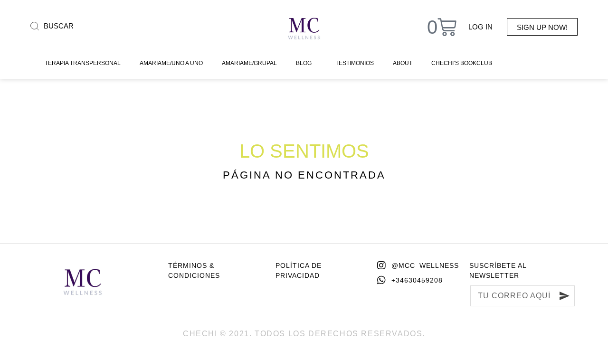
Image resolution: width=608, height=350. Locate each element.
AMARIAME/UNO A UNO (171, 63)
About (402, 63)
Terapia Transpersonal (83, 63)
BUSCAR (59, 26)
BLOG (304, 63)
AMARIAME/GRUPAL (249, 63)
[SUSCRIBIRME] (564, 295)
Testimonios (354, 63)
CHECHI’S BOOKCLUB (461, 63)
